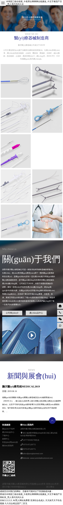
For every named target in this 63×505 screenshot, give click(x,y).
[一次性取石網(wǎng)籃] (16, 80)
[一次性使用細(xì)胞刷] (16, 221)
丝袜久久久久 (6, 500)
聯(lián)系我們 (7, 446)
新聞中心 (5, 439)
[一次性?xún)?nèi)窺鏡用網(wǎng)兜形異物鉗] (47, 136)
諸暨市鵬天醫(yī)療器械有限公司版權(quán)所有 (24, 484)
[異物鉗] (47, 186)
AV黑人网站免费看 (21, 500)
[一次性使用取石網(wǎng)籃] (16, 186)
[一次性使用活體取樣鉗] (47, 80)
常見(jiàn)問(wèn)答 (10, 442)
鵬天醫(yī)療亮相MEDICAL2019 (21, 386)
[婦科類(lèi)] (47, 221)
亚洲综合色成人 (37, 500)
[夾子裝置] (47, 116)
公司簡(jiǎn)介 (12, 313)
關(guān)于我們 (8, 429)
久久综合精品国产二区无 (16, 503)
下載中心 (5, 436)
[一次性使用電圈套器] (16, 116)
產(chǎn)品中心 (36, 313)
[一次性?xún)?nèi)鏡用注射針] (16, 151)
